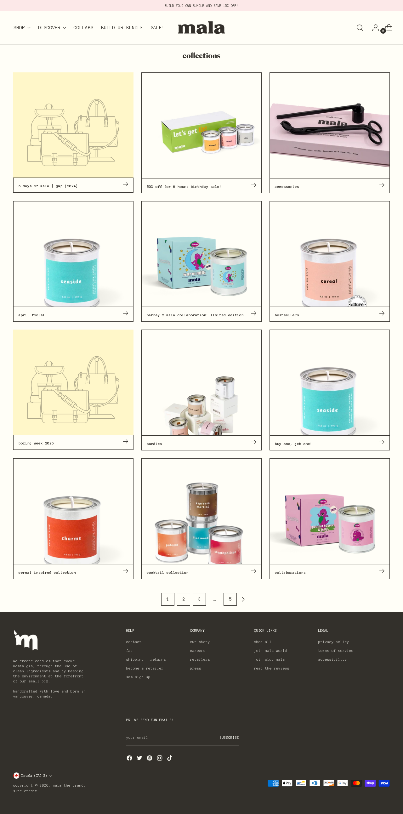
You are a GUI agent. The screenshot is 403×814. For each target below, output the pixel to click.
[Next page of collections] (243, 599)
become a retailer (145, 668)
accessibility (332, 659)
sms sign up (138, 677)
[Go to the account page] (373, 27)
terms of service (336, 651)
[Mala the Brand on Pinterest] (150, 759)
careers (198, 651)
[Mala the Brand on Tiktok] (170, 759)
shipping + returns (146, 659)
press (195, 668)
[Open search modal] (360, 27)
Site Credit (25, 791)
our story (200, 642)
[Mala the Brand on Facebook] (130, 759)
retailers (200, 659)
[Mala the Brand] (201, 27)
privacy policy (333, 642)
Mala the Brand (68, 785)
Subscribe (229, 737)
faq (129, 651)
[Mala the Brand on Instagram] (160, 759)
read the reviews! (273, 668)
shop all (263, 642)
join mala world (270, 651)
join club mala (269, 659)
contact (134, 642)
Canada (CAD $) (34, 775)
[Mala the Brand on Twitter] (140, 759)
